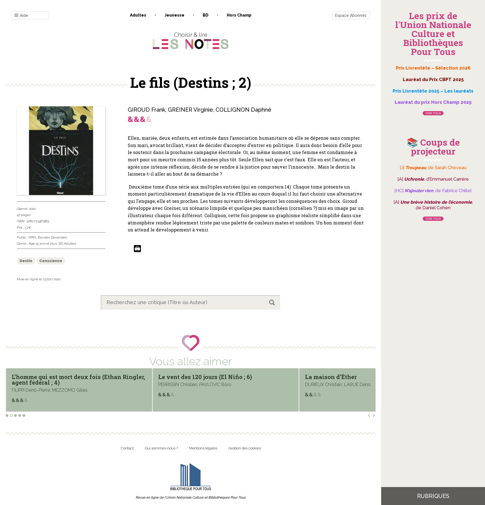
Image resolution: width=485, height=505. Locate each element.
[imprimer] (137, 249)
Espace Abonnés (351, 15)
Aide (24, 15)
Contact (127, 448)
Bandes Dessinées (52, 237)
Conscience (50, 261)
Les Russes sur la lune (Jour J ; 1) (352, 376)
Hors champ (239, 15)
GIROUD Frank (146, 109)
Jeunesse (174, 15)
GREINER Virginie (190, 109)
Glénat (22, 209)
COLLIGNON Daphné (243, 109)
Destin (26, 261)
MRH (32, 237)
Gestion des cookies (244, 448)
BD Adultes (67, 243)
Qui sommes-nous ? (161, 448)
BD (206, 15)
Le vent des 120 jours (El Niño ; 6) (59, 376)
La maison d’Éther (184, 376)
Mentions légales (203, 448)
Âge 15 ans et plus (43, 243)
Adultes (138, 15)
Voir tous (433, 113)
